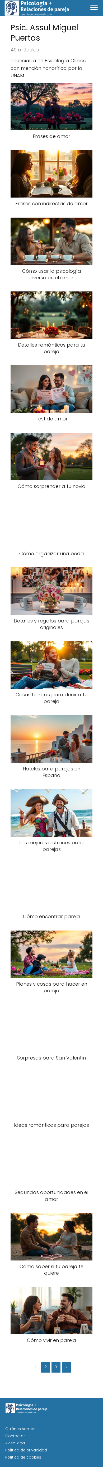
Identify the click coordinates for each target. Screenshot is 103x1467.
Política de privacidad (26, 1450)
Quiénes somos (20, 1428)
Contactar (15, 1436)
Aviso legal (15, 1443)
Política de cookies (23, 1457)
